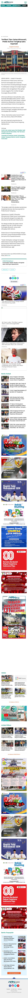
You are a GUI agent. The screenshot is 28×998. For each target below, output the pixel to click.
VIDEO (3, 673)
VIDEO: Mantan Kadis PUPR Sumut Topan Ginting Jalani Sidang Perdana (6, 697)
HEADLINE (5, 269)
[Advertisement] (14, 22)
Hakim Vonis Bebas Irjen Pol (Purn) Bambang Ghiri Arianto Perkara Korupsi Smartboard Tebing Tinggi (10, 959)
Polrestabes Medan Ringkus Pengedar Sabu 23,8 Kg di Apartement (13, 263)
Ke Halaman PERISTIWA (13, 754)
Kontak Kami (14, 989)
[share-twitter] (13, 278)
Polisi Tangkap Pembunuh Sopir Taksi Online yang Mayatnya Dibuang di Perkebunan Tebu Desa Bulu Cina (21, 749)
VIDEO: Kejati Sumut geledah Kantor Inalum (20, 696)
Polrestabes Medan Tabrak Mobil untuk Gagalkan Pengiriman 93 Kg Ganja (7, 736)
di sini (8, 255)
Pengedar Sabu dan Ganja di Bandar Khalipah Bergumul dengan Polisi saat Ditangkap (20, 736)
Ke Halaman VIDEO (13, 702)
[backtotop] (14, 979)
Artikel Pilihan (6, 725)
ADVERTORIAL (17, 5)
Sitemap (20, 989)
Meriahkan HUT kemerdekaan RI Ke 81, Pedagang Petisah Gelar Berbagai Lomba (10, 952)
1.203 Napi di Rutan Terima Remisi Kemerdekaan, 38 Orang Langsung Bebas (9, 966)
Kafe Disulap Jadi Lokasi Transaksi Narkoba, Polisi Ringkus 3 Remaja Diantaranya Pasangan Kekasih (7, 749)
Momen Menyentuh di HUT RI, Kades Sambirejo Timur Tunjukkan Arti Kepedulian (10, 945)
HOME (3, 5)
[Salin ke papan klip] (18, 278)
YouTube (19, 987)
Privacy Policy (14, 990)
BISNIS (24, 5)
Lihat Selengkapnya (13, 973)
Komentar (14, 281)
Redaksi (8, 989)
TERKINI (8, 5)
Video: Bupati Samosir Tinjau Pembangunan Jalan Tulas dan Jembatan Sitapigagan (20, 684)
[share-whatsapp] (15, 278)
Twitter (16, 987)
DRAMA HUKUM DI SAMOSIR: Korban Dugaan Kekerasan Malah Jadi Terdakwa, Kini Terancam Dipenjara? (7, 684)
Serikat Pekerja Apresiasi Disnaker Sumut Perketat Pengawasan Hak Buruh (9, 938)
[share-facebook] (10, 278)
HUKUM (12, 269)
